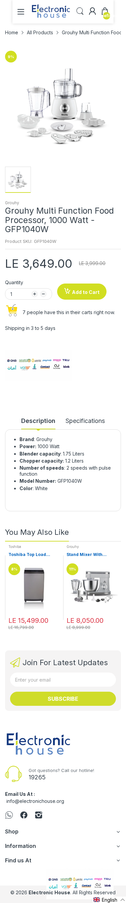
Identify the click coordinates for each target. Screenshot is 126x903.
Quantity (14, 282)
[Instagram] (39, 815)
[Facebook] (24, 815)
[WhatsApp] (9, 815)
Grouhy (12, 202)
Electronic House (49, 892)
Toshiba (14, 547)
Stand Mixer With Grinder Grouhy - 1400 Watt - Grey (91, 555)
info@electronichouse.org (35, 801)
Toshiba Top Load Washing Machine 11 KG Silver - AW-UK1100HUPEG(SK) (33, 555)
